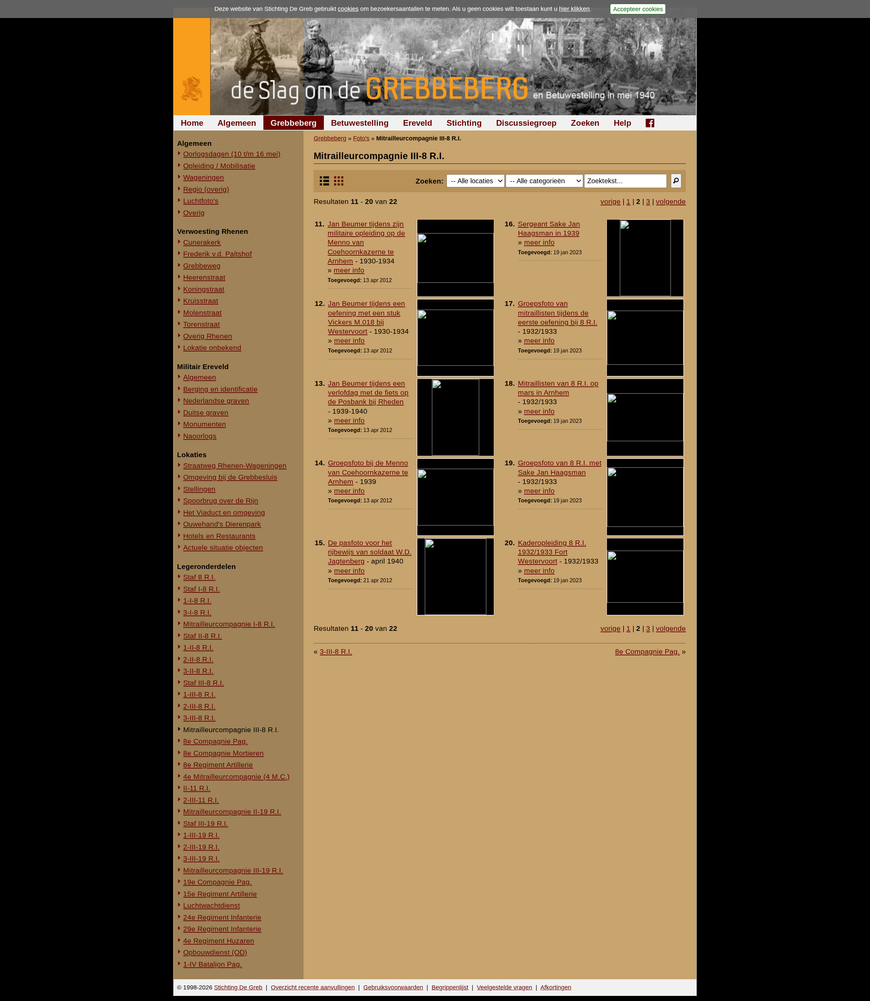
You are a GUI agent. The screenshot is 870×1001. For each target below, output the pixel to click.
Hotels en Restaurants (219, 536)
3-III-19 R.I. (201, 858)
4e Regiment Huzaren (218, 941)
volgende (671, 201)
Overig (194, 213)
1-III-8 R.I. (199, 694)
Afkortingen (555, 987)
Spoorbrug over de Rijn (220, 500)
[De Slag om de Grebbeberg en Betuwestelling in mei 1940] (435, 61)
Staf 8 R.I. (199, 577)
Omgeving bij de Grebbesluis (230, 477)
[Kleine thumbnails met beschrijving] (324, 184)
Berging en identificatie (220, 389)
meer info (349, 270)
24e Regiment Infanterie (222, 917)
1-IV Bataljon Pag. (212, 964)
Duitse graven (205, 412)
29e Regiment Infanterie (222, 929)
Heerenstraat (204, 277)
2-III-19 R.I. (201, 847)
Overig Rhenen (207, 336)
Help (622, 122)
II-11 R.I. (196, 788)
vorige (611, 201)
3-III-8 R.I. (199, 718)
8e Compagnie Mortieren (223, 753)
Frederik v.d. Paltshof (217, 254)
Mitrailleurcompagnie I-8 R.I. (229, 624)
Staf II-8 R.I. (202, 636)
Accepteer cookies (638, 8)
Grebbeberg (294, 122)
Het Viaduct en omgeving (224, 512)
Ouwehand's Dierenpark (222, 524)
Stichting (464, 122)
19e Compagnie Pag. (217, 882)
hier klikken (574, 8)
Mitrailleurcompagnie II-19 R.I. (232, 811)
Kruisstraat (200, 301)
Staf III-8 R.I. (203, 683)
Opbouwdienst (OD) (215, 952)
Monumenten (204, 424)
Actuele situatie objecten (223, 547)
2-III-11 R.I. (201, 800)
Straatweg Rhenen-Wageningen (234, 465)
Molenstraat (202, 312)
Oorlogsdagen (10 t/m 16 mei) (231, 154)
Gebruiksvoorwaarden (393, 987)
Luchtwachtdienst (211, 905)
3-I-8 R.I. (197, 612)
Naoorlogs (199, 436)
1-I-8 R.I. (197, 600)
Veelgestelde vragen (504, 987)
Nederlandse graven (216, 400)
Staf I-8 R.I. (201, 589)
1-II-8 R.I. (198, 647)
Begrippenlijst (450, 987)
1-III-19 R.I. (201, 835)
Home (192, 122)
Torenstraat (201, 324)
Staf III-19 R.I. (205, 823)
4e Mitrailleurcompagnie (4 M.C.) (236, 776)
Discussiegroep (526, 122)
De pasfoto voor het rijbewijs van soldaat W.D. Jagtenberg (370, 552)
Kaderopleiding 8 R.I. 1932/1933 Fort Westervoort (552, 552)
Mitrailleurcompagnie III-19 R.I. (233, 870)
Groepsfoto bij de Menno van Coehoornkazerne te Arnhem (368, 472)
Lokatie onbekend (212, 347)
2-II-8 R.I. (198, 659)
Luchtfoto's (201, 201)
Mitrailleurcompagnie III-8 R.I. (231, 730)
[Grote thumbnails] (338, 184)
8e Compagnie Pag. (215, 741)
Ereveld (417, 122)
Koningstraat (203, 289)
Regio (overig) (206, 189)
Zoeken (585, 122)
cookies (348, 8)
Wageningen (203, 177)
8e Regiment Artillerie (218, 765)
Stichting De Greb (238, 987)
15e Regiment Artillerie (220, 894)
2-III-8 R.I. (199, 706)
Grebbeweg (202, 266)
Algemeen (237, 122)
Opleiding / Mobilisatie (219, 166)
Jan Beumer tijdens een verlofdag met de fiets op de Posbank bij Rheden (368, 392)
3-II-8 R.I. (198, 671)
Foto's (361, 138)
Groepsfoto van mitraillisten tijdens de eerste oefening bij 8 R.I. (557, 312)
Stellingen (199, 489)
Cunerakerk (202, 242)
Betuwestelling (360, 122)
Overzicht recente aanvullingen (313, 987)
